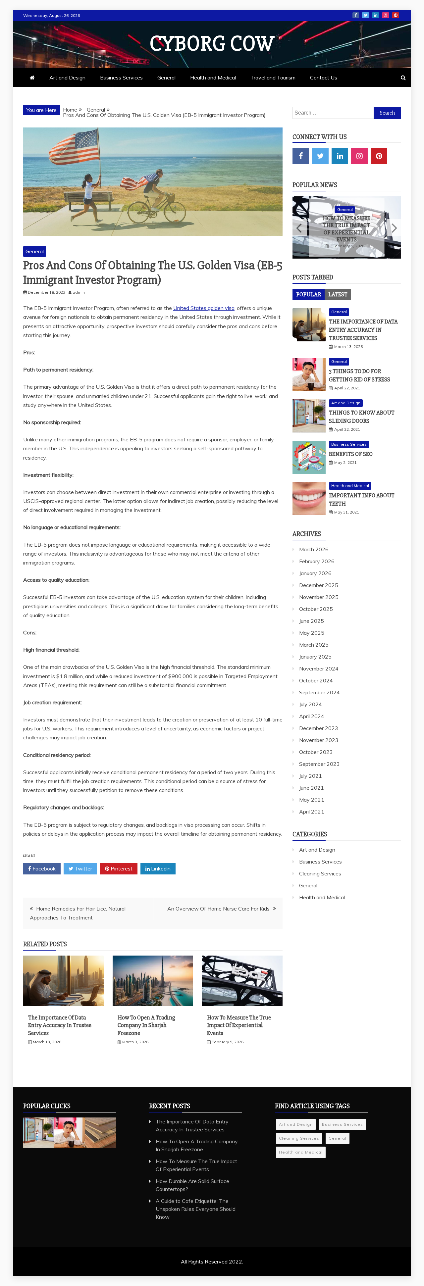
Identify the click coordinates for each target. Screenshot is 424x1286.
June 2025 (311, 621)
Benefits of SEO (351, 454)
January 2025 (315, 656)
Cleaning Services (320, 873)
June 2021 (311, 787)
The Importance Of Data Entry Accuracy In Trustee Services (59, 1025)
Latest (337, 294)
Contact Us (323, 77)
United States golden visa (204, 308)
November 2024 (319, 668)
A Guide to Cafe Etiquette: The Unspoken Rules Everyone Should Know (196, 1209)
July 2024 (310, 704)
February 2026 (317, 561)
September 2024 (319, 692)
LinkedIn (375, 15)
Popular (308, 294)
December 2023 (318, 728)
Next (394, 227)
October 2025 (316, 609)
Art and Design (67, 77)
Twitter (365, 15)
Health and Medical (213, 77)
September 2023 (319, 764)
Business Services (121, 77)
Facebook (355, 15)
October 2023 (316, 752)
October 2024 (316, 680)
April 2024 (311, 716)
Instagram (385, 15)
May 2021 (311, 799)
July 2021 (310, 775)
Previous (299, 227)
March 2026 (314, 549)
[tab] (308, 294)
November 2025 (319, 597)
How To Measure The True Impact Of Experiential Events (239, 1025)
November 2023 (319, 740)
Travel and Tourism (272, 77)
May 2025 (311, 632)
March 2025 (314, 644)
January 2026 (315, 573)
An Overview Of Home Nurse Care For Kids (218, 908)
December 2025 (318, 585)
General (166, 77)
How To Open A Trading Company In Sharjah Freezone (146, 1025)
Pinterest (395, 15)
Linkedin (160, 868)
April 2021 (311, 811)
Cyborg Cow (212, 44)
